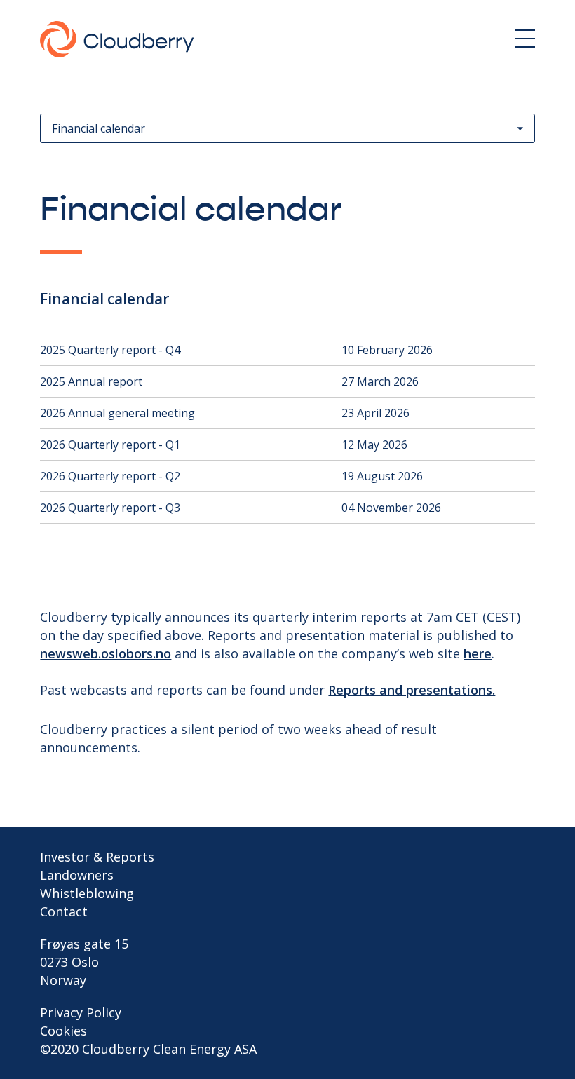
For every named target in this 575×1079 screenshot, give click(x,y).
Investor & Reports (97, 856)
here (478, 653)
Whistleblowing (87, 893)
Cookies (63, 1030)
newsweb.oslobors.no (105, 653)
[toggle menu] (525, 38)
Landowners (77, 875)
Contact (64, 911)
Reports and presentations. (411, 689)
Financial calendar (98, 128)
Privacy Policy (80, 1012)
